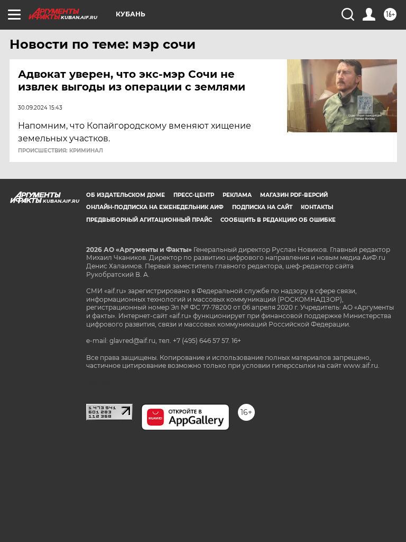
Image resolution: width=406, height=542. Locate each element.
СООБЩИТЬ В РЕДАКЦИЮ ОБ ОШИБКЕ (278, 219)
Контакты (317, 207)
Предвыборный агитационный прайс (149, 219)
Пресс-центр (193, 195)
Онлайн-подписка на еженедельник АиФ (155, 207)
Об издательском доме (125, 195)
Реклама (237, 195)
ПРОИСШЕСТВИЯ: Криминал (60, 150)
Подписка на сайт (262, 207)
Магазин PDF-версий (294, 195)
